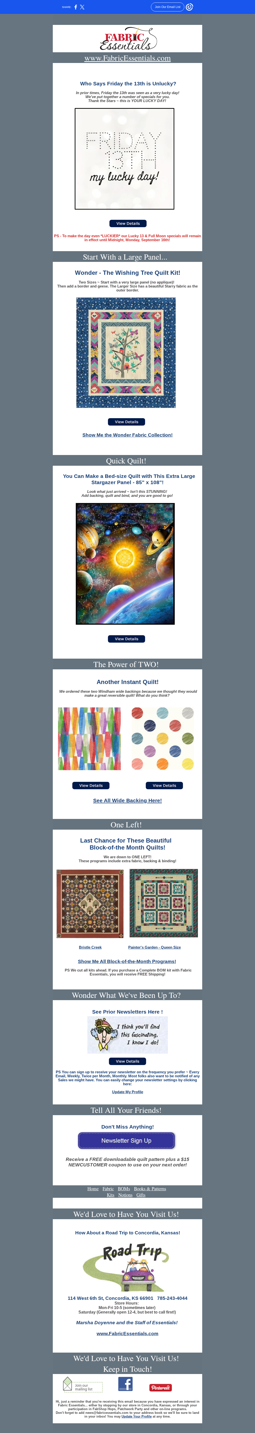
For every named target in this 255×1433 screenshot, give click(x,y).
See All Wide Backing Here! (127, 800)
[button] (127, 1195)
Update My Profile (127, 1092)
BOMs (124, 1188)
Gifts (140, 1195)
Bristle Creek (90, 947)
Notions (125, 1195)
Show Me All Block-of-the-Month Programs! (127, 961)
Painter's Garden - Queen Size (154, 947)
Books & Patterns (150, 1188)
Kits (110, 1195)
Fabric (108, 1188)
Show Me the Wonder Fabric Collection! (127, 435)
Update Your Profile (137, 1416)
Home (93, 1188)
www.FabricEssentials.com (127, 57)
